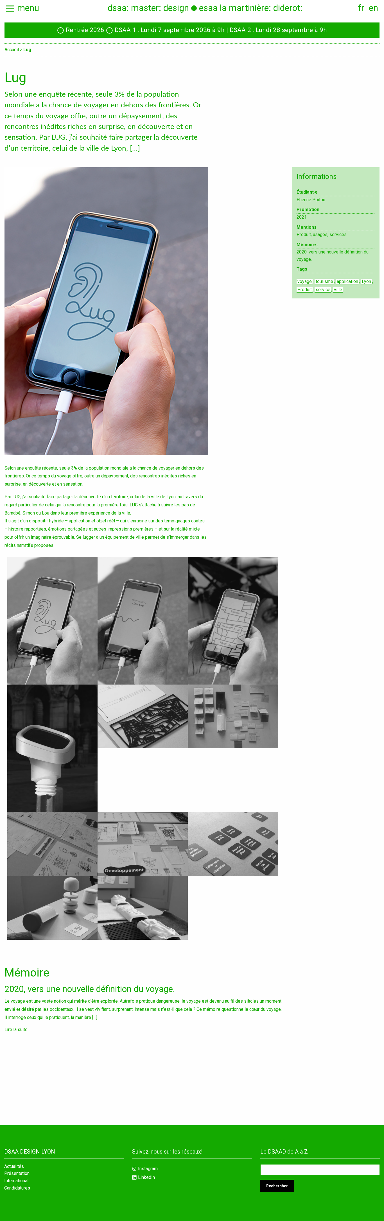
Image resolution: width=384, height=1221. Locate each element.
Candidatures (17, 1188)
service (323, 289)
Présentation (17, 1173)
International (16, 1181)
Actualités (14, 1166)
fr (361, 8)
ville (338, 289)
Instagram (148, 1168)
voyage (304, 281)
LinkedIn (146, 1177)
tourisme (324, 281)
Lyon (366, 281)
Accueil (11, 49)
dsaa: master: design (148, 8)
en (373, 8)
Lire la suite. (16, 1029)
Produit (304, 289)
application (347, 281)
